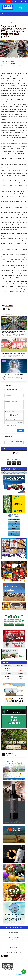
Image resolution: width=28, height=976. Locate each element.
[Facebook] (18, 1)
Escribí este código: (9, 411)
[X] (15, 1)
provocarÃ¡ (16, 16)
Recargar (20, 422)
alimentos (5, 19)
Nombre (6, 393)
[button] (4, 1)
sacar (4, 16)
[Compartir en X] (6, 309)
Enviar (20, 430)
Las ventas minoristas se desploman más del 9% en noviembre (13, 332)
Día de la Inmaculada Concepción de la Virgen (13, 375)
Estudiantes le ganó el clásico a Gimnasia (13, 353)
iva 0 (9, 16)
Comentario (6, 399)
